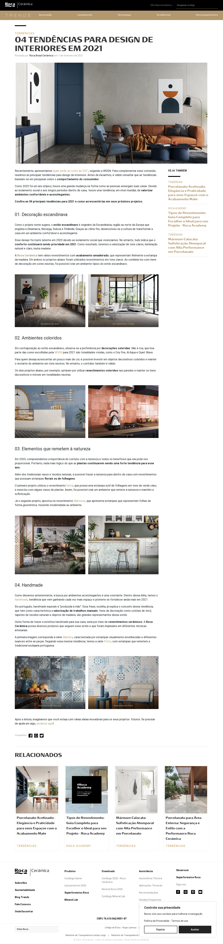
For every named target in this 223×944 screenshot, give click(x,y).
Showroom (182, 870)
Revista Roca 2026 (112, 889)
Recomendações (148, 892)
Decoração (45, 15)
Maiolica (68, 637)
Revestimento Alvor (50, 324)
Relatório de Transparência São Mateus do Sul (134, 935)
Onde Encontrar (24, 911)
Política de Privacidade (156, 920)
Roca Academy (177, 208)
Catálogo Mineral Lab (113, 896)
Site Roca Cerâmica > (162, 5)
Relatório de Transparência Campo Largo (86, 935)
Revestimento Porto (123, 705)
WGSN (58, 352)
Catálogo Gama (73, 878)
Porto (107, 641)
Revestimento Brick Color (50, 434)
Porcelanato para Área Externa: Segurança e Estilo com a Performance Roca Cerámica (183, 828)
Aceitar (195, 929)
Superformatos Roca (76, 892)
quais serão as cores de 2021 (71, 171)
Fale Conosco (23, 904)
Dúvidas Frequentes (150, 899)
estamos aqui (45, 723)
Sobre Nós (21, 883)
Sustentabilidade (25, 890)
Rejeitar (160, 929)
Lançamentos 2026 (75, 885)
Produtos (70, 871)
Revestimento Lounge (123, 324)
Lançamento (84, 15)
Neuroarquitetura (207, 15)
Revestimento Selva (50, 571)
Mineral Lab (71, 899)
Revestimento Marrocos (123, 571)
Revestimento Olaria (123, 434)
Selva (69, 485)
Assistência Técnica (150, 878)
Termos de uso (179, 920)
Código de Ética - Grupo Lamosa (120, 927)
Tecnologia (124, 15)
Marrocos (79, 501)
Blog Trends (22, 897)
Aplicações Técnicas (150, 885)
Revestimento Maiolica (50, 705)
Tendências (164, 15)
